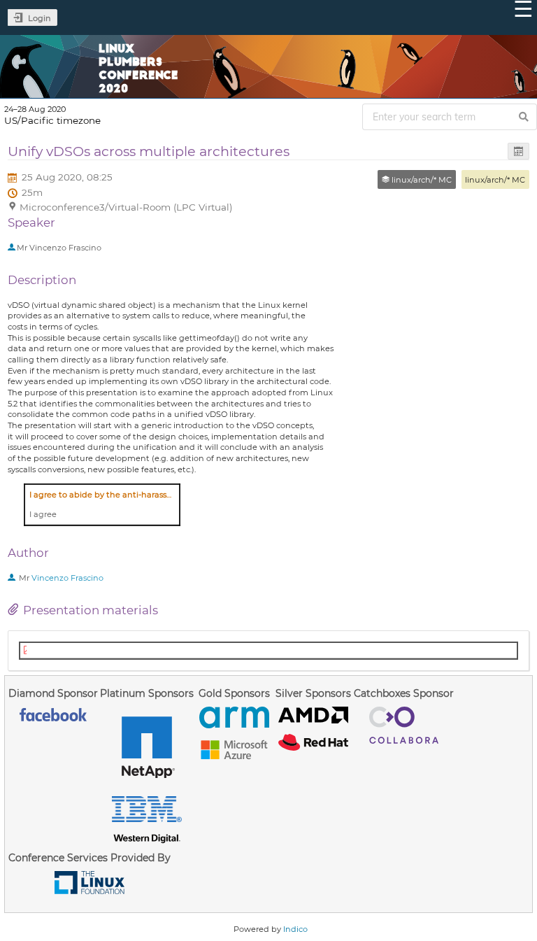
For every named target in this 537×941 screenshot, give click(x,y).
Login (39, 18)
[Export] (518, 151)
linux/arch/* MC (495, 180)
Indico (295, 929)
